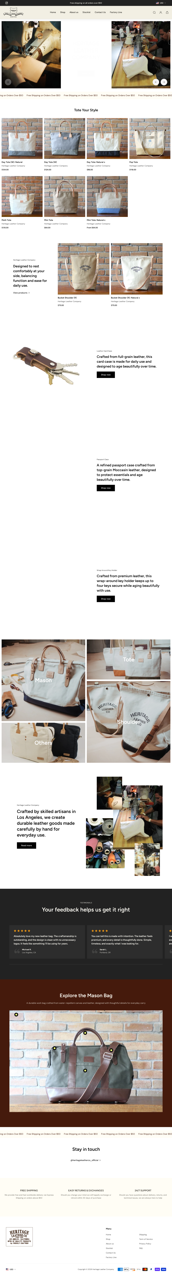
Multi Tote (6, 220)
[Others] (43, 743)
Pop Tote (133, 162)
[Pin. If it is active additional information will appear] (16, 1014)
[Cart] (167, 12)
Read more (26, 845)
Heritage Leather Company (13, 166)
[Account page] (160, 12)
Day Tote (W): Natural (12, 162)
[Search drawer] (154, 12)
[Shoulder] (128, 722)
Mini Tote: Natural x (96, 220)
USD (11, 1269)
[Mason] (43, 680)
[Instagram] (7, 3)
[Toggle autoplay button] (8, 82)
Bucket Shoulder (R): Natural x (125, 297)
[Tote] (128, 659)
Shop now (21, 69)
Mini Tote (48, 220)
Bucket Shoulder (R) (67, 297)
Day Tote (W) (50, 162)
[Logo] (13, 12)
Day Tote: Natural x (96, 162)
